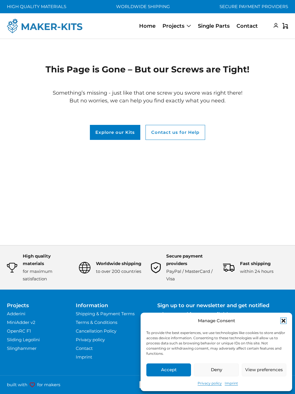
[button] (283, 321)
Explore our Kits (115, 132)
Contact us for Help (175, 132)
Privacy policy (210, 383)
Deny (216, 369)
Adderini (16, 313)
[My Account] (271, 26)
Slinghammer (22, 348)
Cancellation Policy (96, 331)
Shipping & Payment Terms (105, 313)
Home (147, 26)
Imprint (231, 383)
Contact (247, 26)
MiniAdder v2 (21, 322)
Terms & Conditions (96, 322)
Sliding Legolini (23, 339)
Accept (169, 369)
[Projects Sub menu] (189, 26)
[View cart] (285, 26)
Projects (173, 26)
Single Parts (214, 26)
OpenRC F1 (19, 331)
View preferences (264, 369)
